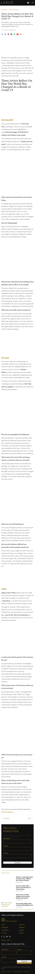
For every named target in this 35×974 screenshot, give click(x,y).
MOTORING (4, 927)
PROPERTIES (5, 930)
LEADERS (21, 930)
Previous (6, 818)
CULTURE (4, 933)
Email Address (6, 838)
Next (30, 818)
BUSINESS (21, 927)
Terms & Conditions (17, 971)
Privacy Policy (26, 971)
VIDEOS (21, 933)
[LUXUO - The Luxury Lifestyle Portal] (7, 2)
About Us (3, 971)
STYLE (3, 924)
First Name (5, 845)
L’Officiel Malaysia (7, 812)
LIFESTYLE (22, 924)
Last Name (5, 853)
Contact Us (9, 971)
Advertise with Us (6, 940)
